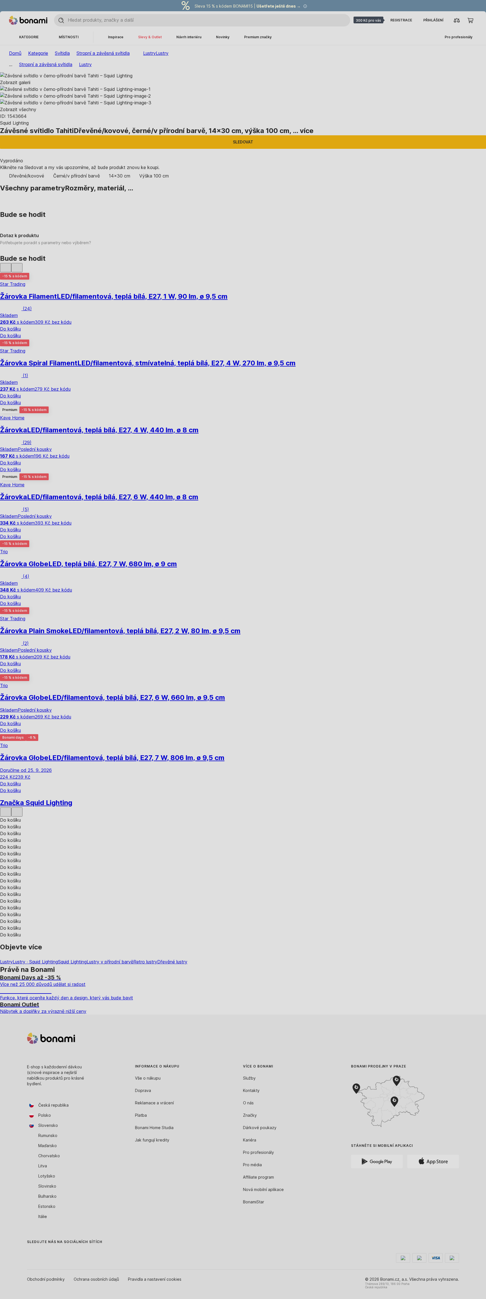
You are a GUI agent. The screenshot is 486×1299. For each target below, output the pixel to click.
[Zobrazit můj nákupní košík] (470, 20)
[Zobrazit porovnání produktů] (456, 20)
